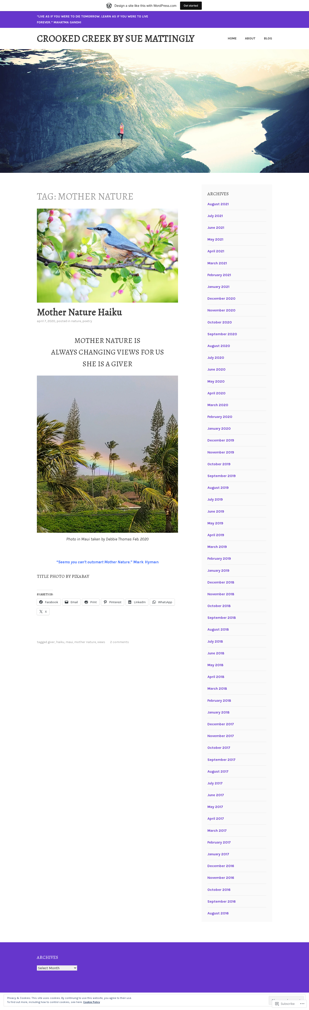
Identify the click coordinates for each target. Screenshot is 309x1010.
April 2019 (215, 535)
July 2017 (215, 783)
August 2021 (218, 204)
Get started (191, 5)
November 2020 (221, 310)
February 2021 (219, 275)
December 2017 (220, 724)
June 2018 (215, 653)
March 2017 (217, 830)
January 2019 (218, 570)
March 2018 (217, 688)
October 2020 (219, 322)
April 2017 (215, 818)
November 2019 (220, 452)
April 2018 (215, 677)
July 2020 (215, 357)
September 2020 (222, 334)
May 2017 (215, 807)
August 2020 (218, 346)
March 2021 (217, 263)
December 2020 (221, 298)
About (250, 38)
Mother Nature (85, 642)
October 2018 (219, 606)
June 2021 (215, 227)
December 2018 (220, 582)
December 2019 (220, 440)
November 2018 (220, 594)
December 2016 (220, 866)
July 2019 (215, 499)
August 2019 (218, 487)
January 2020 (219, 428)
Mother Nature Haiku (79, 312)
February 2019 (219, 558)
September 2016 (221, 901)
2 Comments (119, 642)
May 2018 (215, 665)
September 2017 (221, 759)
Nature (76, 321)
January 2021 (218, 286)
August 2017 (217, 771)
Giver (51, 642)
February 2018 (219, 700)
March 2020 (217, 405)
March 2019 (217, 547)
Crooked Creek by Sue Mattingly (115, 38)
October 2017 (218, 747)
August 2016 (218, 913)
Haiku (60, 642)
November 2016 (220, 877)
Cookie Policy (91, 1002)
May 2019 (215, 523)
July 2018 (215, 641)
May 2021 (215, 239)
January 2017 (218, 854)
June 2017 (215, 795)
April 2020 (216, 393)
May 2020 (216, 381)
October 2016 (219, 889)
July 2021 (215, 216)
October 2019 (219, 464)
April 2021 (215, 251)
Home (232, 38)
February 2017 (219, 842)
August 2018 (218, 629)
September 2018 (221, 617)
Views (101, 642)
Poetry (87, 321)
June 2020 (216, 369)
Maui (69, 642)
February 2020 (219, 417)
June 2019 (215, 511)
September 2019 (221, 476)
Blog (268, 38)
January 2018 (218, 712)
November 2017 (220, 736)
